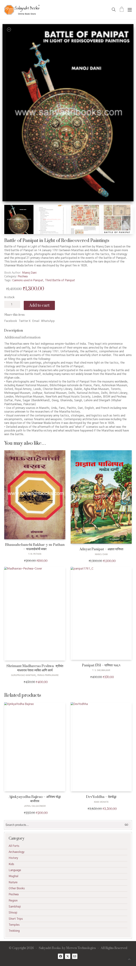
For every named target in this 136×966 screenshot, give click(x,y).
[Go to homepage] (22, 9)
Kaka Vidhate (101, 802)
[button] (130, 9)
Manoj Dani (29, 272)
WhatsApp (48, 321)
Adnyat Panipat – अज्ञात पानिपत (101, 549)
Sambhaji (15, 906)
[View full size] (8, 29)
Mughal (13, 876)
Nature (13, 882)
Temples (14, 924)
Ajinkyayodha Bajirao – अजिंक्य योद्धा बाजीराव (35, 799)
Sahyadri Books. (50, 948)
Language (15, 870)
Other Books (17, 888)
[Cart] (121, 10)
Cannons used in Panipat (27, 280)
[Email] (74, 956)
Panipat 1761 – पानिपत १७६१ (101, 665)
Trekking (14, 930)
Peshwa (23, 276)
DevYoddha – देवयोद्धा (101, 797)
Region (13, 900)
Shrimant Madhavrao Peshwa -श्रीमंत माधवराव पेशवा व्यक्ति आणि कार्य (34, 668)
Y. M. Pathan (34, 554)
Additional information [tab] (22, 337)
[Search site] (114, 10)
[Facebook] (60, 956)
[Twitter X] (67, 956)
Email (35, 321)
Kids (11, 864)
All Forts (14, 846)
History (13, 858)
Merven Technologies (81, 948)
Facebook (10, 321)
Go (126, 825)
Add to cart (39, 305)
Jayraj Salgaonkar (35, 806)
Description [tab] (13, 330)
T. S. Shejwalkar (101, 670)
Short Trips (16, 918)
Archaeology (16, 852)
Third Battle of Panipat (60, 280)
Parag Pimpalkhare (48, 675)
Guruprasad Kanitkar (23, 675)
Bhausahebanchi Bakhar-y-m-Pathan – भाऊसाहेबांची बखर (35, 547)
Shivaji (13, 912)
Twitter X (24, 321)
